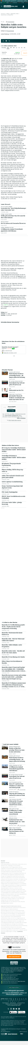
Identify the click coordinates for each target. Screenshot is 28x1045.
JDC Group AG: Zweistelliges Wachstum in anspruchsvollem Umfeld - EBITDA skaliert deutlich (14, 449)
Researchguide (10, 30)
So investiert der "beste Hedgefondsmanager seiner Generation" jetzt (13, 209)
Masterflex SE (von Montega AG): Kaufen (13, 657)
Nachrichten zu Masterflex (7, 14)
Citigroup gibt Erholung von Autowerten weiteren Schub (17, 794)
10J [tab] (25, 47)
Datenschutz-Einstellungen (14, 1004)
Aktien (7, 13)
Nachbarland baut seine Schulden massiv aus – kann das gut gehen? (17, 821)
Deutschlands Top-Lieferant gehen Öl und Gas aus (17, 384)
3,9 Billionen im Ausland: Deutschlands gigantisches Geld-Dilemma (12, 230)
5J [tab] (21, 47)
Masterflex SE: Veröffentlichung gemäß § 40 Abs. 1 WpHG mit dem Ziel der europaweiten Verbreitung (13, 626)
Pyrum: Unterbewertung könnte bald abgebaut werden (12, 487)
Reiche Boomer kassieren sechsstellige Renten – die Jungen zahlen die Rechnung (17, 375)
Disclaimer (13, 1003)
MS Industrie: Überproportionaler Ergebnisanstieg (11, 464)
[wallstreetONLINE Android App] (21, 1013)
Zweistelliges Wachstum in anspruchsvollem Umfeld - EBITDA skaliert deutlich (14, 457)
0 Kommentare (10, 21)
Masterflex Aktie (14, 13)
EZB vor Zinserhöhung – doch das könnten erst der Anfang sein (16, 831)
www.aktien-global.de (11, 415)
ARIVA (11, 1017)
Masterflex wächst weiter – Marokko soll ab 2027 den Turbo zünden (13, 652)
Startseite (3, 13)
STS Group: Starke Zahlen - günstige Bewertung (12, 503)
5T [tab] (8, 47)
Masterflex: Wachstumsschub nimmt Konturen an (12, 633)
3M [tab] (14, 47)
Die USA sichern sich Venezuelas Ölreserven (13, 223)
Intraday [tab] (3, 47)
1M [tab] (11, 47)
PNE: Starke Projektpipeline (10, 492)
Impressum (5, 1003)
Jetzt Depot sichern (14, 987)
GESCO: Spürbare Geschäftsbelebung (12, 482)
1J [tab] (16, 47)
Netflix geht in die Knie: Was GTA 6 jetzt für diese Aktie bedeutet (13, 216)
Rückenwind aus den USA (16, 390)
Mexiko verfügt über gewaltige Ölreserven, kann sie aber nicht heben (16, 750)
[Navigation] (1, 6)
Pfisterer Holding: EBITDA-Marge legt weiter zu (12, 470)
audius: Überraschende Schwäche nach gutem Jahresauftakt (13, 476)
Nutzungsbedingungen (14, 1005)
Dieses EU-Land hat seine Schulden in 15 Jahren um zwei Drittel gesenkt (16, 785)
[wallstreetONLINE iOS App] (13, 1013)
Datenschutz (21, 1003)
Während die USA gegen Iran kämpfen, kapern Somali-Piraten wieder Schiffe (16, 803)
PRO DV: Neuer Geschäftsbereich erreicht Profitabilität (13, 497)
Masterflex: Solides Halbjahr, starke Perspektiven (12, 646)
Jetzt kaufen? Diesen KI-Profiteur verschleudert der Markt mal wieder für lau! (17, 397)
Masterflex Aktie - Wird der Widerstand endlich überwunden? (13, 639)
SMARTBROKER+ (21, 981)
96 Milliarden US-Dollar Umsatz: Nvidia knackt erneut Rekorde (15, 812)
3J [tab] (19, 47)
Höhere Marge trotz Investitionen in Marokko (12, 662)
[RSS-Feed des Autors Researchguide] (7, 420)
